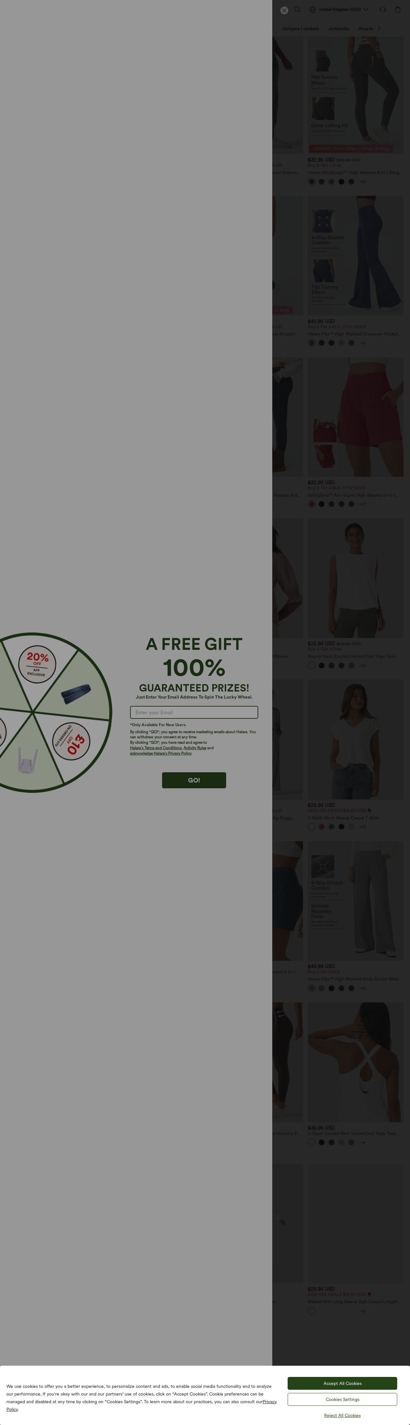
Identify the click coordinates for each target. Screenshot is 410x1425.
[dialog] (205, 712)
